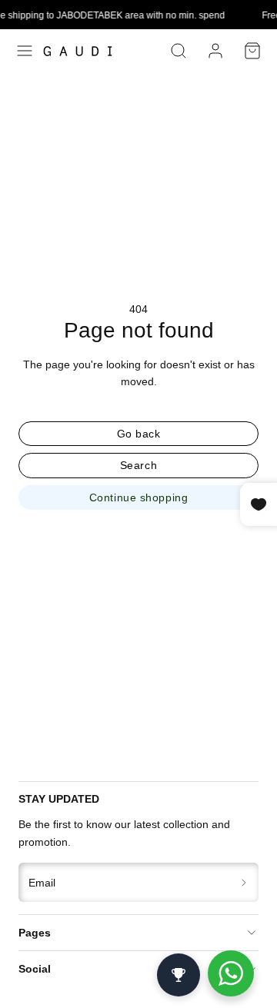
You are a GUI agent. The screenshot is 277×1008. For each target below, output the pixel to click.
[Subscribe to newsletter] (244, 882)
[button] (24, 50)
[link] (215, 50)
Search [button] (138, 465)
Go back (139, 433)
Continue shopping (139, 497)
